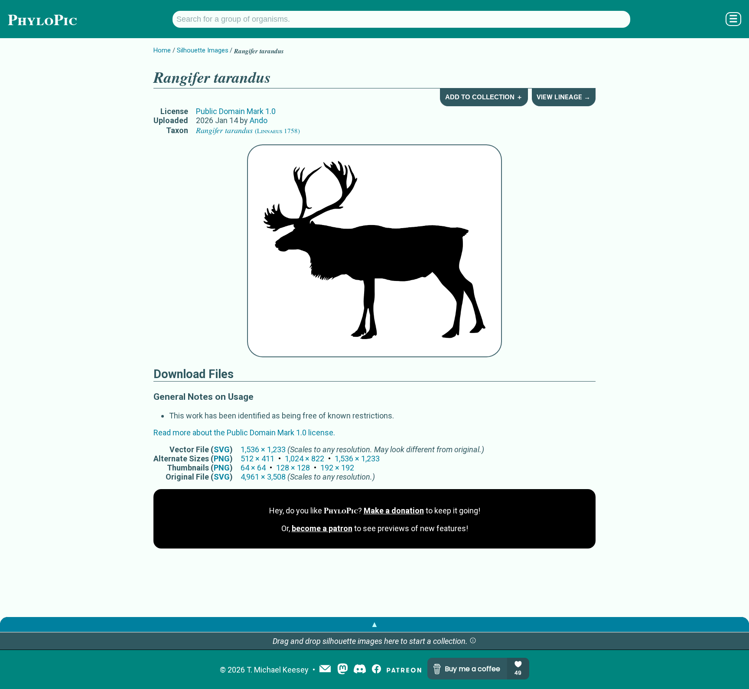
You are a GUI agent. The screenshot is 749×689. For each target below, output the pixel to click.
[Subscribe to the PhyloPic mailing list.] (325, 669)
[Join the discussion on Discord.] (360, 669)
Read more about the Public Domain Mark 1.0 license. (244, 432)
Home (162, 50)
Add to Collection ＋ (484, 97)
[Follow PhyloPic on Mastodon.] (342, 669)
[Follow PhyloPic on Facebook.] (376, 669)
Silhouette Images (202, 50)
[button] (472, 641)
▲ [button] (374, 624)
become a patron (322, 528)
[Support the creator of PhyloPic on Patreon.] (404, 669)
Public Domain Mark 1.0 (236, 111)
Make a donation (394, 510)
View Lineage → (563, 97)
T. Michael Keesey (278, 669)
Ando (258, 120)
